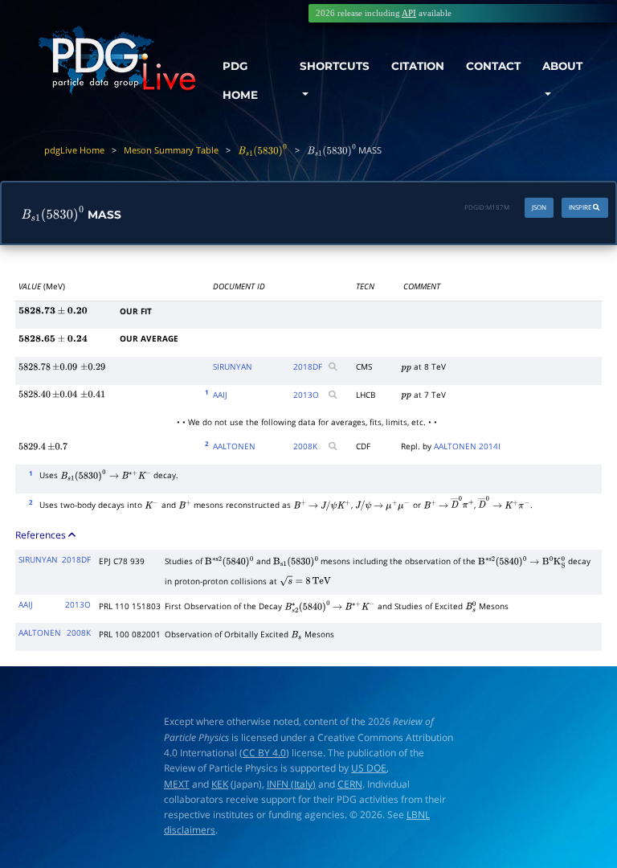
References (41, 534)
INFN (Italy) (291, 784)
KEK (219, 784)
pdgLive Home (74, 150)
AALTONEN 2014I (467, 446)
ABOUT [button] (562, 65)
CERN (349, 784)
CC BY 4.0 (264, 753)
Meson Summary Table (171, 150)
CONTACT (493, 65)
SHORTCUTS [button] (335, 65)
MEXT (177, 784)
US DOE (368, 768)
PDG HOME (240, 80)
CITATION (417, 65)
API (409, 13)
